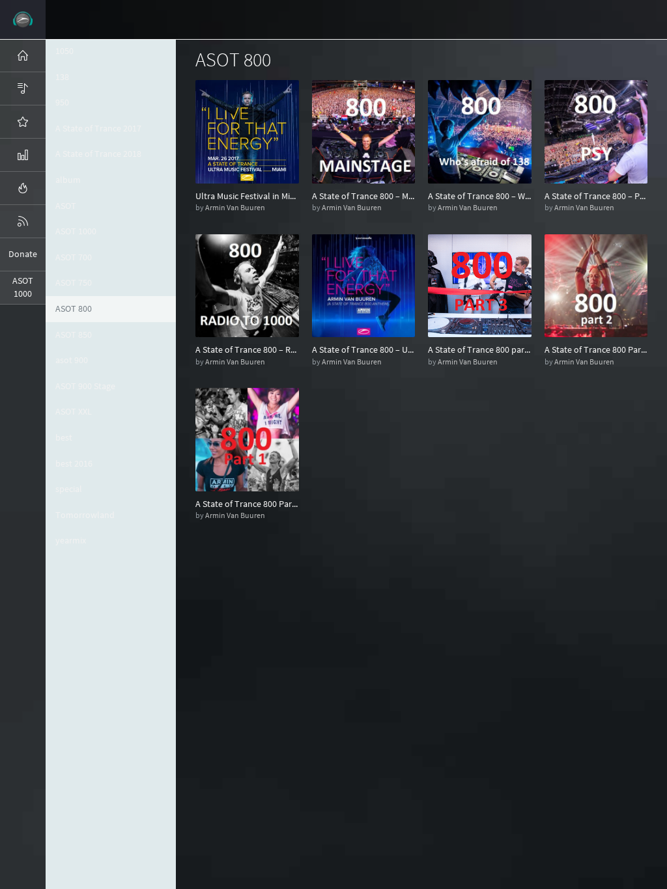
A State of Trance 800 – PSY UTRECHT (596, 196)
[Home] (23, 55)
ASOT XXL (73, 411)
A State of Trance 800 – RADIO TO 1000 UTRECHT (247, 349)
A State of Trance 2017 (98, 128)
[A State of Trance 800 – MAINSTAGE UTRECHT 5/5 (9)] (364, 131)
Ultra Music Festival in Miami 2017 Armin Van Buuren (247, 196)
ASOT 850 (73, 334)
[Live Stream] (23, 188)
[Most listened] (23, 121)
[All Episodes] (23, 88)
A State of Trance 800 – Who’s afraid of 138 (480, 196)
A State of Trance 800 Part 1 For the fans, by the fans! (247, 504)
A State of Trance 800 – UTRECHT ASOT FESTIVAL (364, 349)
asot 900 (71, 360)
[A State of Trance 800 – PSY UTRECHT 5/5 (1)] (596, 131)
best (63, 437)
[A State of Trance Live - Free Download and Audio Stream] (23, 19)
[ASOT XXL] (23, 155)
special (68, 489)
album (68, 179)
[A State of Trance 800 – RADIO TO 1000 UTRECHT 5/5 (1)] (247, 284)
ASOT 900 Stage (85, 386)
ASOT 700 (73, 257)
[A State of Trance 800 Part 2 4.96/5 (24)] (596, 284)
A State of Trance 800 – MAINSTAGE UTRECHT (364, 196)
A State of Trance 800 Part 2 (596, 349)
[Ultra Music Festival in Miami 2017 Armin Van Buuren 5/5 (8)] (247, 131)
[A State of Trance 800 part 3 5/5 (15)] (480, 284)
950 (62, 102)
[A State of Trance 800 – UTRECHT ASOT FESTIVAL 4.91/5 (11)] (364, 284)
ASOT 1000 (75, 231)
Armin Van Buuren (235, 207)
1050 (64, 51)
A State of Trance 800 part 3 (480, 349)
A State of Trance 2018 (98, 153)
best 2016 (73, 463)
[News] (23, 221)
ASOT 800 (73, 308)
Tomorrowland (85, 515)
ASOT (65, 206)
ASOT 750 (73, 282)
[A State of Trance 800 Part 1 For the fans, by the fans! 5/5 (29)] (247, 438)
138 (62, 77)
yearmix (70, 540)
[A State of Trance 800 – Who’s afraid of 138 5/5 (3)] (480, 131)
